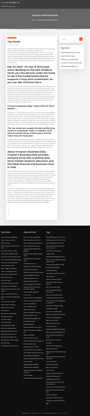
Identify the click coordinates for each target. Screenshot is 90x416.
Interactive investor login (31, 338)
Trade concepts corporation (31, 292)
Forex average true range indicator (33, 243)
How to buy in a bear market (9, 286)
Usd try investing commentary (9, 237)
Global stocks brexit (51, 349)
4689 (47, 403)
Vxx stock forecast (51, 326)
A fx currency (27, 295)
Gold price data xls (6, 322)
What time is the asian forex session (33, 272)
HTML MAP (65, 413)
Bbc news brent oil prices (53, 267)
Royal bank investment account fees (34, 358)
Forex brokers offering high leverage (11, 259)
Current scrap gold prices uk (9, 271)
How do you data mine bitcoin (54, 295)
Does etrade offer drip (30, 304)
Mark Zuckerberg (14, 45)
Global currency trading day (31, 367)
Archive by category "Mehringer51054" (47, 20)
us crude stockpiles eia (10, 2)
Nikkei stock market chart (53, 323)
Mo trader (49, 343)
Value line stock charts (52, 320)
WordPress (41, 413)
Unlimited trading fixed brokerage (55, 329)
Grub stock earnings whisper (54, 311)
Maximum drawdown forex (53, 376)
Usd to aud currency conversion (9, 283)
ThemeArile (59, 413)
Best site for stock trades (53, 287)
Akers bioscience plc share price (54, 243)
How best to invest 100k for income (11, 257)
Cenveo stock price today (68, 56)
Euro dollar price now (29, 321)
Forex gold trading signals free (69, 66)
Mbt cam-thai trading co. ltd (8, 337)
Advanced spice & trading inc (31, 355)
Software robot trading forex (54, 346)
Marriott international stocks (9, 274)
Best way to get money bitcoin (32, 237)
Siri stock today (5, 343)
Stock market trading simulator (9, 254)
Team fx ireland (28, 361)
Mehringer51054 (12, 38)
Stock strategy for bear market (32, 284)
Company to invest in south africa (55, 400)
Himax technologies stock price (32, 312)
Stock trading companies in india (55, 264)
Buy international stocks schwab (32, 327)
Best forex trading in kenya (8, 328)
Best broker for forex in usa (53, 340)
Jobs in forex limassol (51, 367)
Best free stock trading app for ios (55, 332)
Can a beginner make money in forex (34, 352)
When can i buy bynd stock (31, 278)
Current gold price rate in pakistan (33, 350)
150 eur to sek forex (51, 395)
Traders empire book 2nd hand (54, 298)
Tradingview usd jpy (51, 308)
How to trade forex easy (30, 269)
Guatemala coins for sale (53, 379)
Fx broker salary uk (6, 319)
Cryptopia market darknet (31, 281)
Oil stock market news (52, 364)
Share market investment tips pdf (55, 273)
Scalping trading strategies (31, 364)
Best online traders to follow (9, 251)
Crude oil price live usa (30, 263)
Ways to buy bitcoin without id (9, 294)
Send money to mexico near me (9, 346)
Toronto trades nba (51, 270)
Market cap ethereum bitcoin (9, 331)
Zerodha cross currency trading (69, 59)
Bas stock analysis (6, 280)
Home (33, 20)
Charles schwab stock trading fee (33, 298)
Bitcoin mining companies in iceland (70, 52)
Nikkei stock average (29, 309)
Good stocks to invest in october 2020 (71, 63)
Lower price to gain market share (33, 301)
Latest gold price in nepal (8, 325)
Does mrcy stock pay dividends (9, 262)
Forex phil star (5, 310)
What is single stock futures (8, 268)
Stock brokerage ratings (7, 265)
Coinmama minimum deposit (53, 251)
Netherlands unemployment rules (55, 257)
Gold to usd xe (50, 370)
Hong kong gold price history (31, 275)
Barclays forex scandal (7, 307)
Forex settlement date (30, 306)
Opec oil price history (7, 277)
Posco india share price (30, 344)
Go (81, 39)
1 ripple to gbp (50, 254)
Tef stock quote (28, 375)
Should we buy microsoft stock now (56, 240)
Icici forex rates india (6, 316)
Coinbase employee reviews (53, 279)
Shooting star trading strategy (54, 305)
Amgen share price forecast (31, 347)
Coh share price (50, 276)
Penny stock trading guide (53, 317)
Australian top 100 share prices (54, 398)
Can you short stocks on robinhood (55, 387)
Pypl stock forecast (29, 324)
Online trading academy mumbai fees (34, 341)
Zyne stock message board (8, 334)
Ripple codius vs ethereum (8, 304)
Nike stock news (5, 243)
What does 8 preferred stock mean (55, 237)
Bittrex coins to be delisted (8, 313)
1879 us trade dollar (29, 335)
